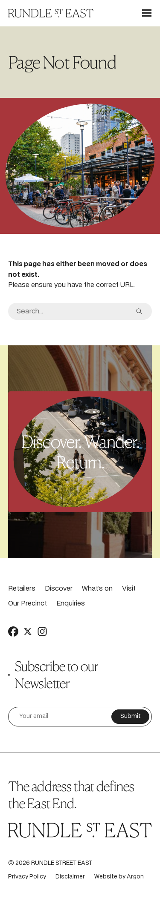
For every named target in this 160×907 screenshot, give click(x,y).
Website (105, 877)
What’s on (97, 589)
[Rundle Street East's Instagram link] (42, 631)
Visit (129, 589)
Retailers (21, 589)
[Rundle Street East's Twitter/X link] (28, 631)
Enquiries (70, 603)
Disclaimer (70, 877)
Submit (130, 716)
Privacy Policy (27, 877)
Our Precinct (27, 603)
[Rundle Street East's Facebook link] (13, 631)
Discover (59, 589)
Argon (135, 877)
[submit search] (139, 311)
